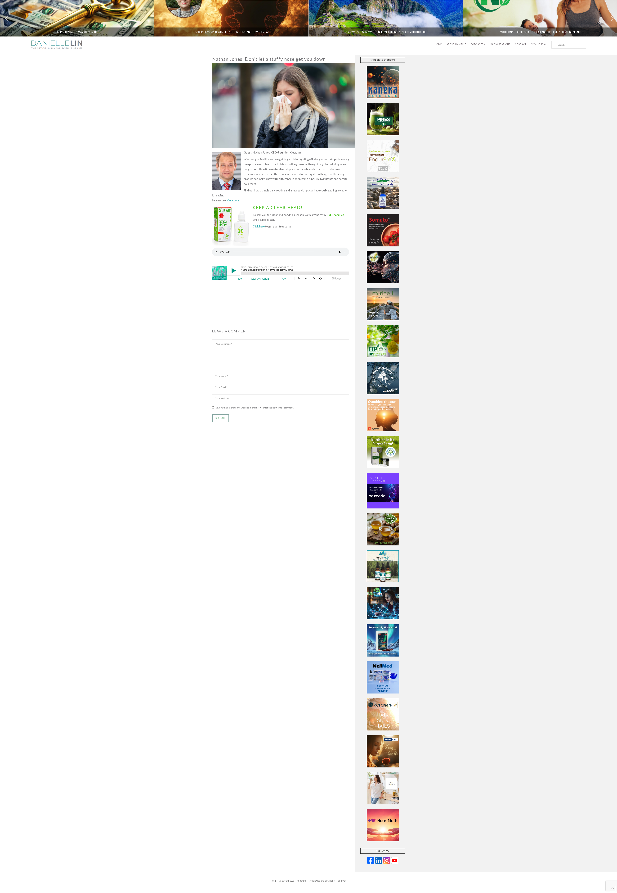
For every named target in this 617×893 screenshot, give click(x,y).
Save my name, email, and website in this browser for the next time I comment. (255, 407)
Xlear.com (233, 200)
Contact (342, 881)
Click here (259, 226)
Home (273, 881)
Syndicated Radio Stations (322, 881)
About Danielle (286, 881)
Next (610, 18)
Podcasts (301, 881)
